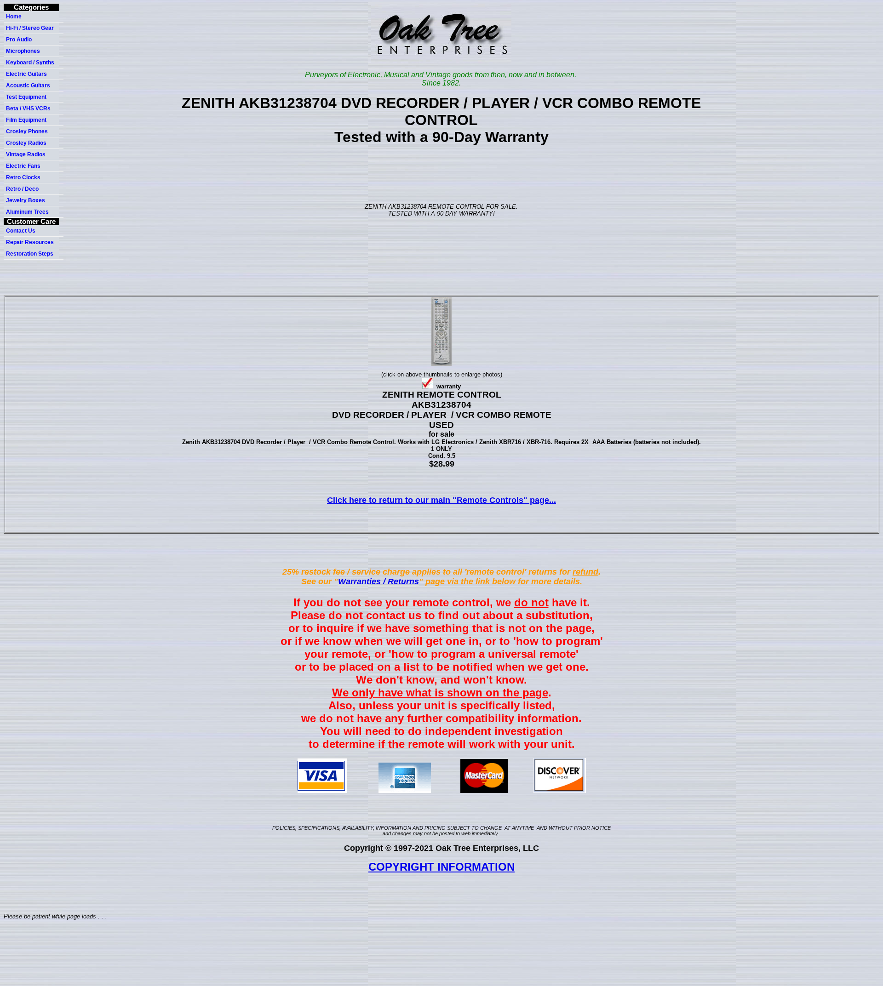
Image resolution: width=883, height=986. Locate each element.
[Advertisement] (443, 173)
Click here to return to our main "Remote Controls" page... (441, 500)
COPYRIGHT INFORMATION (441, 867)
